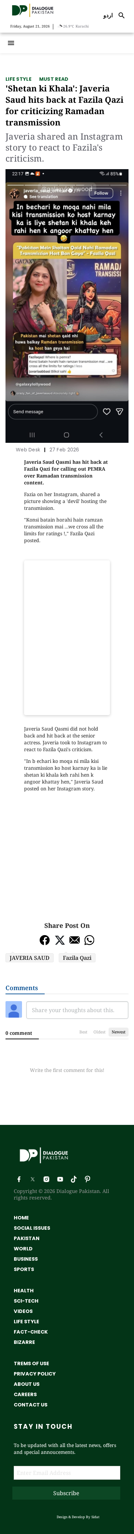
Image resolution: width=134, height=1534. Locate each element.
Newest (118, 1032)
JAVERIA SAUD (29, 958)
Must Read (54, 79)
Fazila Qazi (77, 958)
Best (83, 1032)
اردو (108, 15)
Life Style (18, 79)
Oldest (99, 1032)
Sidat (95, 1516)
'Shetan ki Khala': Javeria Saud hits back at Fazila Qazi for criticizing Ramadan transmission (64, 105)
